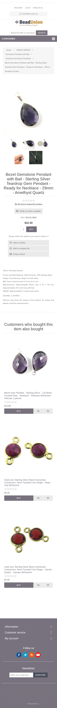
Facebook (18, 654)
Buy (31, 229)
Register (18, 8)
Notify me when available (30, 211)
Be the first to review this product (28, 204)
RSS (31, 654)
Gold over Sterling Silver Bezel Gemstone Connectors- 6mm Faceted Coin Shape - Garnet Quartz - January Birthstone (28, 570)
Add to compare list (21, 248)
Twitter (25, 654)
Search (41, 33)
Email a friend (19, 254)
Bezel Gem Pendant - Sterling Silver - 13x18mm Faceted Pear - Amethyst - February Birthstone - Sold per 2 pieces (28, 396)
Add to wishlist (19, 243)
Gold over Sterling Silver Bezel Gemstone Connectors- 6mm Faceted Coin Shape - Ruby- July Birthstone (27, 483)
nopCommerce (33, 704)
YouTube (38, 654)
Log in (27, 8)
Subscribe (40, 675)
